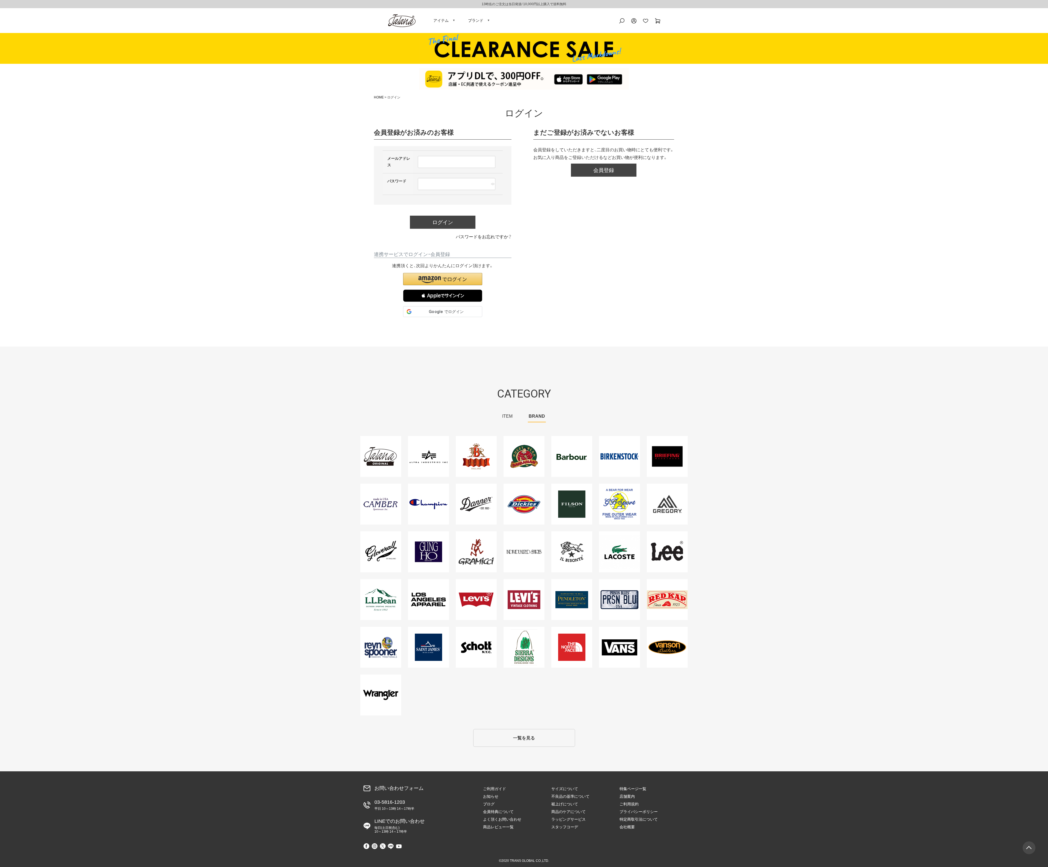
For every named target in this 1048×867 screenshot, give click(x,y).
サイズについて (564, 789)
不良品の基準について (570, 796)
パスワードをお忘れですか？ (483, 236)
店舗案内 (627, 796)
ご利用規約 (629, 804)
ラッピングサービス (568, 819)
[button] (442, 296)
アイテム (441, 20)
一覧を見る (524, 738)
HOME (379, 97)
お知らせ (490, 796)
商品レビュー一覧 (498, 827)
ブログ (489, 804)
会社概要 (627, 827)
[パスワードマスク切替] (492, 184)
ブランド (475, 20)
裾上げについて (564, 804)
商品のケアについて (568, 811)
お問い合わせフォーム (399, 788)
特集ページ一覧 (633, 789)
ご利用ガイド (494, 789)
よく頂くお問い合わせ (502, 819)
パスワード (397, 181)
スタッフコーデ (564, 827)
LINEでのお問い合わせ (399, 826)
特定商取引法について (639, 819)
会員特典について (498, 811)
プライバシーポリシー (639, 811)
